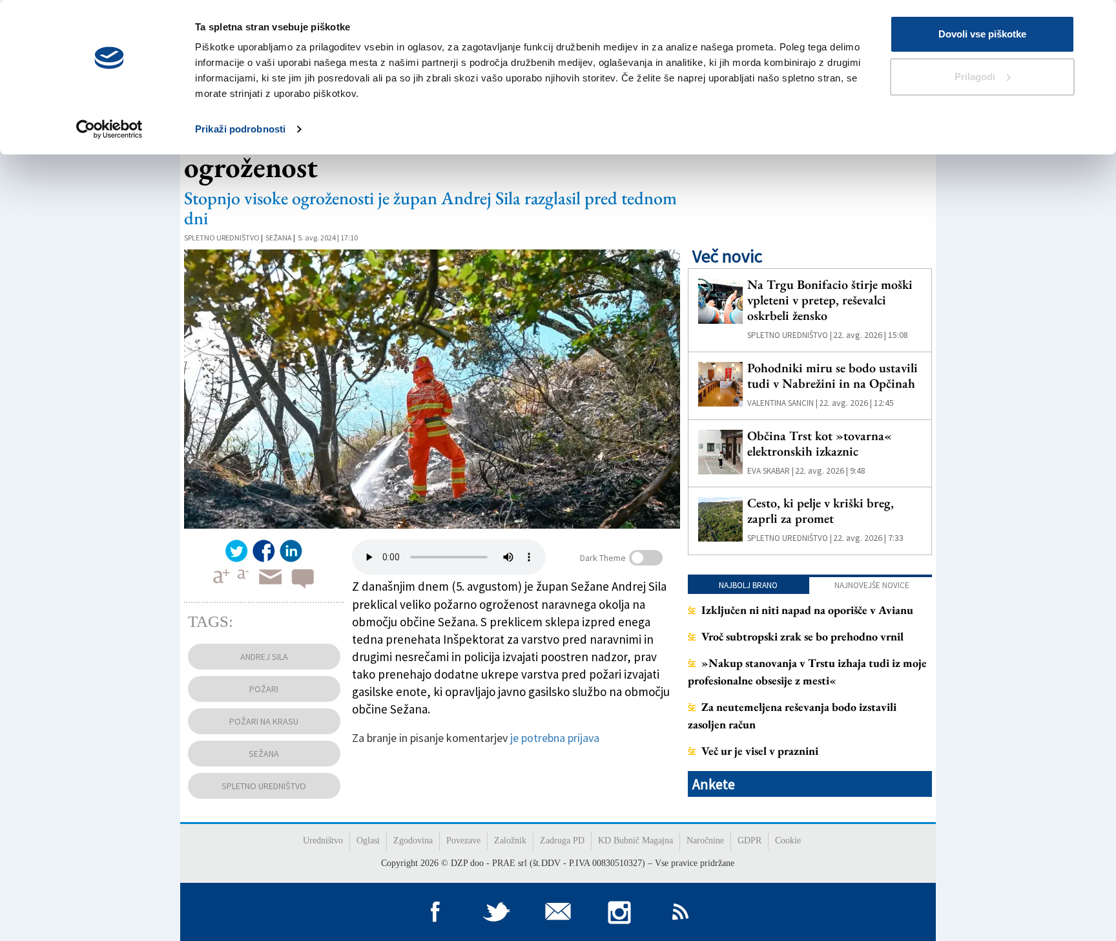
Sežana (278, 237)
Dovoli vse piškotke (982, 33)
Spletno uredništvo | (789, 335)
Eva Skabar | (770, 470)
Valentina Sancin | (782, 402)
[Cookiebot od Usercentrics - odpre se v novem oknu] (109, 129)
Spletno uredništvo (222, 237)
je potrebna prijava (554, 737)
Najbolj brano (748, 585)
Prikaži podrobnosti (240, 128)
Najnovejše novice (871, 585)
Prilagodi (975, 76)
